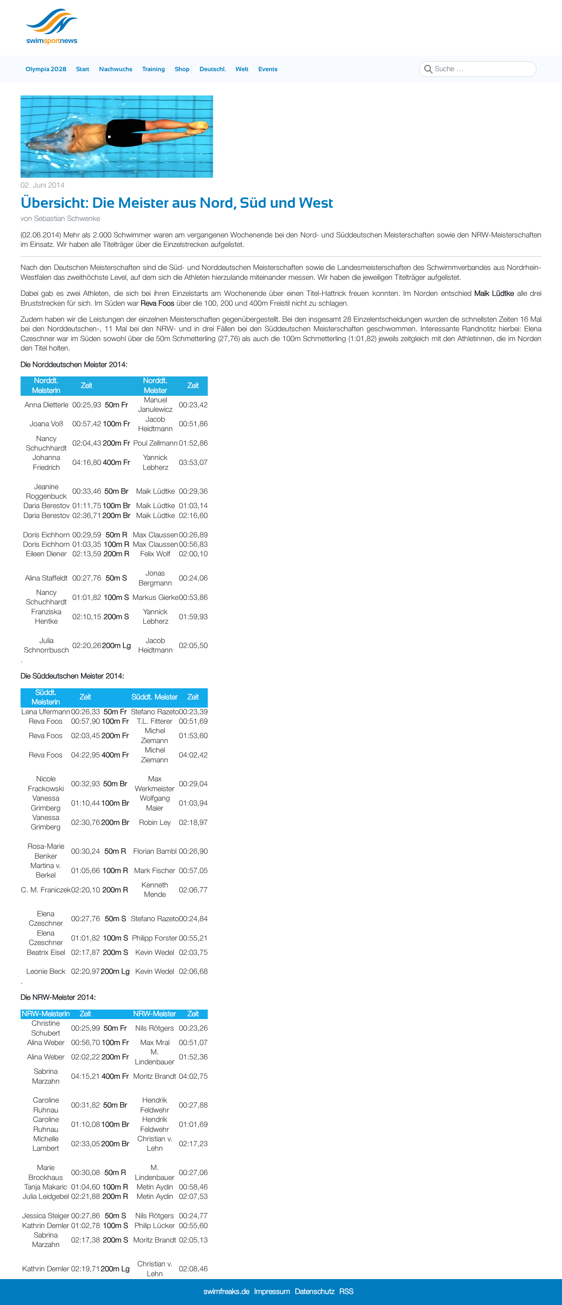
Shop (182, 68)
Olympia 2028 (46, 68)
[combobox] (477, 69)
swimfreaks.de (226, 1292)
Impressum (272, 1292)
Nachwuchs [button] (115, 68)
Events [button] (268, 68)
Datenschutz (314, 1292)
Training (153, 68)
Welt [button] (242, 68)
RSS (346, 1292)
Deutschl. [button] (213, 68)
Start (82, 68)
